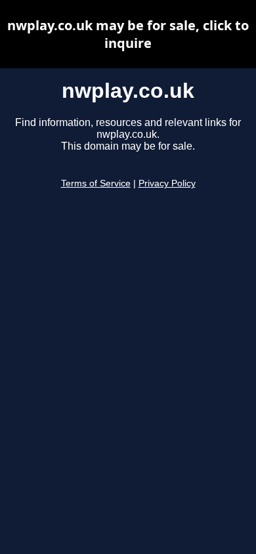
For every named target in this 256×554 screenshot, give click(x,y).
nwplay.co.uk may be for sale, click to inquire (128, 34)
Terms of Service (96, 183)
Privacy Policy (167, 183)
